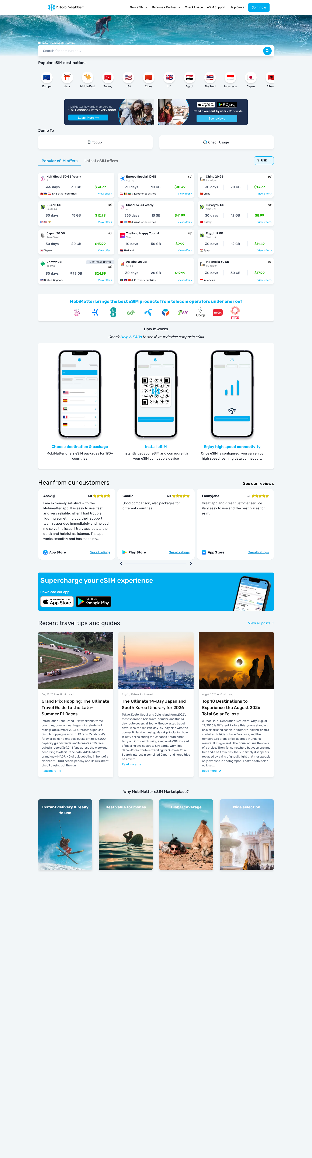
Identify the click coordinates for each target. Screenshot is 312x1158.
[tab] (59, 160)
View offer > (105, 193)
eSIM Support (216, 7)
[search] (267, 51)
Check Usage (194, 7)
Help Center (238, 7)
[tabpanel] (156, 226)
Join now (259, 7)
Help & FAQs (131, 337)
